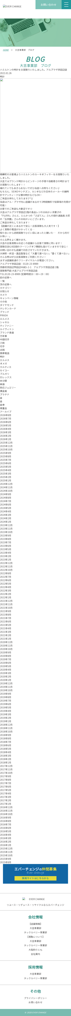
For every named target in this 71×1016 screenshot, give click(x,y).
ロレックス (6, 377)
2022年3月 (5, 590)
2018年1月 (5, 762)
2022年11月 (6, 566)
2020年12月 (6, 642)
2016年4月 (5, 834)
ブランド (4, 311)
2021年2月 (5, 635)
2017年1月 (5, 803)
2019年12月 (6, 683)
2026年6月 (5, 422)
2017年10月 (6, 772)
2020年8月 (5, 655)
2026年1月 (5, 439)
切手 (2, 346)
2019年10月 (6, 690)
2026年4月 (5, 428)
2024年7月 (5, 501)
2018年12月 (6, 724)
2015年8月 (5, 862)
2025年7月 (5, 459)
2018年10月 (6, 731)
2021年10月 (6, 607)
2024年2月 (5, 518)
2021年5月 (5, 625)
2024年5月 (5, 508)
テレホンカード (8, 308)
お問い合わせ (48, 5)
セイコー (4, 370)
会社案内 (35, 954)
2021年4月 (5, 628)
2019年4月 (5, 710)
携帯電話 (4, 353)
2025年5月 (5, 466)
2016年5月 (5, 831)
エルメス (4, 318)
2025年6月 (5, 463)
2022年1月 (5, 597)
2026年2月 (5, 435)
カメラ (3, 294)
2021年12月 (6, 600)
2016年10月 (6, 814)
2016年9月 (5, 817)
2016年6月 (5, 827)
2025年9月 (5, 453)
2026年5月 (5, 425)
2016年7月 (5, 824)
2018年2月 (5, 759)
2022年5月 (5, 583)
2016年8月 (5, 821)
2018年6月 (5, 745)
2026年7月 (5, 418)
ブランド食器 (7, 332)
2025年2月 (5, 477)
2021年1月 (5, 638)
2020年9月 (5, 652)
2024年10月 (6, 490)
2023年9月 (5, 535)
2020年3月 (5, 673)
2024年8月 (5, 497)
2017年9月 (5, 776)
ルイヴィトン (7, 329)
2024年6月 (5, 504)
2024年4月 (5, 511)
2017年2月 (5, 800)
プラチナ (4, 394)
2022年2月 (5, 594)
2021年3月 (5, 631)
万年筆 (3, 336)
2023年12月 (6, 525)
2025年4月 (5, 470)
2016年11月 (6, 810)
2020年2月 (5, 676)
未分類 (3, 380)
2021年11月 (6, 604)
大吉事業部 (35, 928)
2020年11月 (6, 645)
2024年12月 (6, 483)
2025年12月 (6, 442)
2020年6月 (5, 662)
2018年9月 (5, 735)
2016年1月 (5, 845)
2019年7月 (5, 700)
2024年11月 (6, 487)
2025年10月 (6, 449)
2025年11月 (6, 446)
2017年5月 (5, 790)
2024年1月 (5, 521)
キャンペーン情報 (9, 298)
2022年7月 (5, 576)
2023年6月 (5, 545)
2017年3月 (5, 796)
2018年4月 (5, 752)
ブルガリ (4, 373)
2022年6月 (5, 580)
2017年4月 (5, 793)
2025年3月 (5, 473)
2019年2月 (5, 717)
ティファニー (7, 325)
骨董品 (3, 408)
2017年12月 (6, 766)
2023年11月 (6, 528)
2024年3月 (5, 514)
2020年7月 (5, 659)
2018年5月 (5, 748)
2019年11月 (6, 686)
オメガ (3, 363)
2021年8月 (5, 614)
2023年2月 (5, 556)
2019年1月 (5, 721)
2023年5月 (5, 549)
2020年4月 (5, 669)
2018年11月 (6, 728)
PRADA (4, 315)
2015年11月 (6, 852)
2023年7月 (5, 542)
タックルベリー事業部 (35, 932)
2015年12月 (6, 848)
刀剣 (2, 342)
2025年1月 (5, 480)
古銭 (2, 349)
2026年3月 (5, 432)
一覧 (2, 281)
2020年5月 (5, 666)
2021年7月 (5, 618)
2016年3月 (5, 838)
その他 (3, 301)
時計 (2, 76)
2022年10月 (6, 569)
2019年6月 (5, 704)
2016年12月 (6, 807)
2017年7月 (5, 783)
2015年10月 (6, 855)
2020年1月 (5, 680)
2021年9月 (5, 611)
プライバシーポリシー (35, 998)
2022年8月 (5, 573)
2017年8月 (5, 779)
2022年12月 (6, 563)
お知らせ (4, 291)
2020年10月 (6, 649)
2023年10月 (6, 532)
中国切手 (4, 339)
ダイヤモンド (7, 305)
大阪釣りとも (35, 949)
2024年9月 (5, 494)
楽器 (2, 384)
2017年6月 (5, 786)
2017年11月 (6, 769)
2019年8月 (5, 697)
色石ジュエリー (8, 387)
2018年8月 (5, 738)
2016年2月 (5, 841)
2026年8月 (5, 415)
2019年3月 (5, 714)
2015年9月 (5, 858)
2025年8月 (5, 456)
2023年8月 (5, 539)
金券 (2, 404)
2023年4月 (5, 552)
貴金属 (3, 391)
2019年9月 (5, 693)
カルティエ (5, 367)
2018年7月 (5, 741)
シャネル (4, 322)
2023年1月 (5, 559)
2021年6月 (5, 621)
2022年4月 (5, 587)
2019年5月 (5, 707)
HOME (6, 49)
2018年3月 (5, 755)
